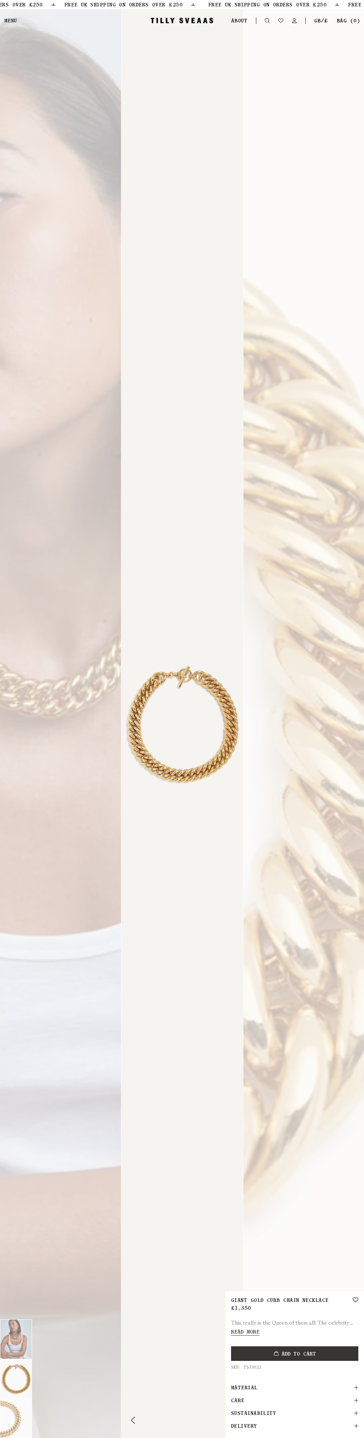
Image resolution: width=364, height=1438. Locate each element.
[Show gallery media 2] (16, 1378)
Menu (10, 20)
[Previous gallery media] (133, 1420)
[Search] (267, 20)
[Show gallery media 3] (16, 1418)
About (239, 20)
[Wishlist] (280, 20)
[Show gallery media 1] (16, 1339)
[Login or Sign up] (294, 20)
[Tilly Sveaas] (182, 20)
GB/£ (321, 20)
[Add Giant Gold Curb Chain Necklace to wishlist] (355, 1299)
